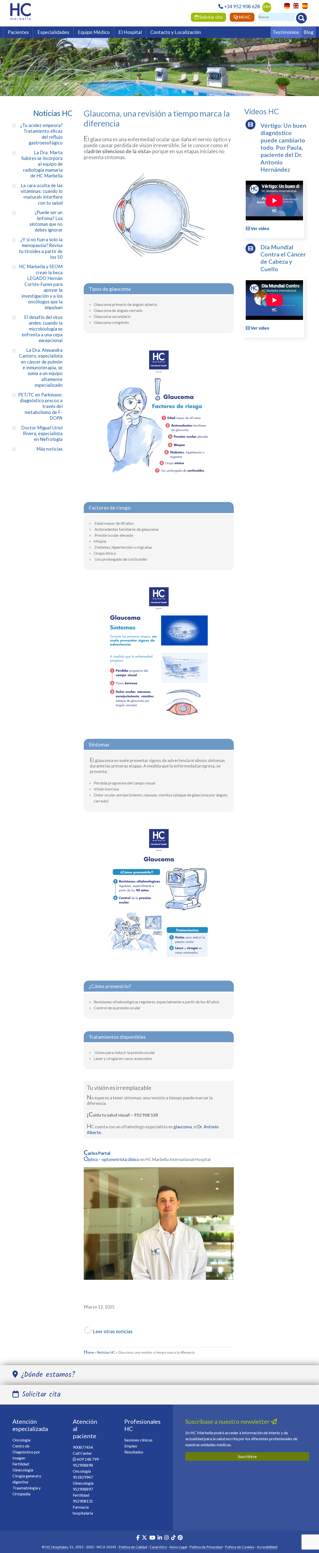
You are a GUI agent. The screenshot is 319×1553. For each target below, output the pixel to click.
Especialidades (53, 32)
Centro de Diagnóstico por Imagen (26, 1451)
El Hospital (130, 32)
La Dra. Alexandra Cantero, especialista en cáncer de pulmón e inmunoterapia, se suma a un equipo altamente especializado (41, 367)
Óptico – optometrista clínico (112, 1159)
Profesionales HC (142, 1425)
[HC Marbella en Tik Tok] (173, 1538)
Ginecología (22, 1469)
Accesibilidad (267, 1547)
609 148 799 (88, 1459)
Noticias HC (106, 1352)
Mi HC (244, 17)
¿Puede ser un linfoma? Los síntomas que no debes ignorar (46, 221)
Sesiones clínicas (138, 1439)
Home (89, 1352)
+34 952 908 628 (242, 6)
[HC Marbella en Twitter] (145, 1538)
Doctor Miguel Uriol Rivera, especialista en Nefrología (42, 433)
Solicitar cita (210, 17)
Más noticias (49, 449)
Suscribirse (247, 1456)
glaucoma (182, 1126)
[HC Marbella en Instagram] (166, 1538)
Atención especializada (30, 1425)
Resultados (133, 1451)
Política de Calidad (133, 1547)
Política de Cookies (239, 1547)
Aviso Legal (178, 1547)
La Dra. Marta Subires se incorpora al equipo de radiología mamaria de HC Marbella (42, 164)
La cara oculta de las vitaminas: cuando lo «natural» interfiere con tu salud (42, 194)
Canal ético (158, 1547)
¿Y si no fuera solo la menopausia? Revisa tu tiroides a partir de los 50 (41, 248)
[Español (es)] (304, 5)
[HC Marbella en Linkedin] (160, 1538)
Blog (309, 32)
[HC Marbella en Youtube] (152, 1538)
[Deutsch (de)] (286, 5)
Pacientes (18, 32)
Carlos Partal (97, 1153)
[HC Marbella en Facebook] (138, 1538)
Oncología (21, 1439)
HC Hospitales (57, 1547)
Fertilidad (20, 1463)
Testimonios (286, 32)
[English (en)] (295, 5)
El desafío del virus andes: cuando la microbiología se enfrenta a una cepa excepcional (42, 328)
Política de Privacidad (205, 1547)
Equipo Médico (94, 32)
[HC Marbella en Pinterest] (180, 1538)
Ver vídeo (259, 228)
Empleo (130, 1445)
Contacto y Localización (175, 32)
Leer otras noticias (112, 1331)
